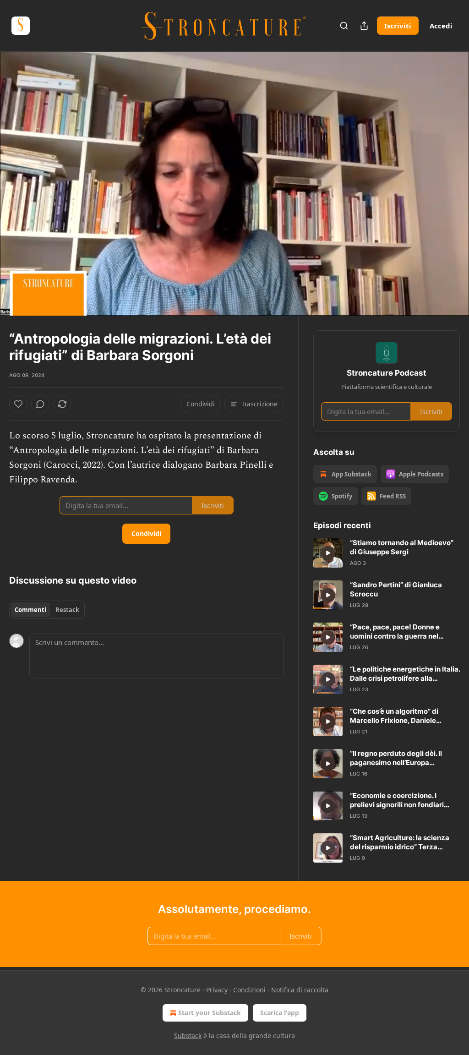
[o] (328, 553)
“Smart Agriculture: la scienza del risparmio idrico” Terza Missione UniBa (399, 842)
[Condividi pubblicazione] (364, 25)
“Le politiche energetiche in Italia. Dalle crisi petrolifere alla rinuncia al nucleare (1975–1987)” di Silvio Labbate (405, 674)
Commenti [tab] (30, 610)
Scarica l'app (279, 1012)
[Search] (344, 25)
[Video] (18, 173)
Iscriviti (397, 25)
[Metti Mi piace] (18, 404)
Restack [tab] (67, 610)
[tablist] (47, 610)
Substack (188, 1035)
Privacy (217, 989)
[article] (387, 553)
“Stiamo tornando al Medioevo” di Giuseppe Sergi (401, 547)
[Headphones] (18, 194)
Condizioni (249, 989)
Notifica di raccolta (299, 989)
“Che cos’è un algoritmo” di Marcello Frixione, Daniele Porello (394, 716)
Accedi (441, 25)
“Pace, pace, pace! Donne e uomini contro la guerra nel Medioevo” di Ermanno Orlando (401, 632)
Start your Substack (209, 1012)
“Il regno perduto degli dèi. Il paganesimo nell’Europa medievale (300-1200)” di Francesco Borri (396, 758)
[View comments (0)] (450, 184)
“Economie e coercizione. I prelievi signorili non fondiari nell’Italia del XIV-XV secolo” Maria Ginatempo (397, 800)
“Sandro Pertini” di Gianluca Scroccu (396, 589)
